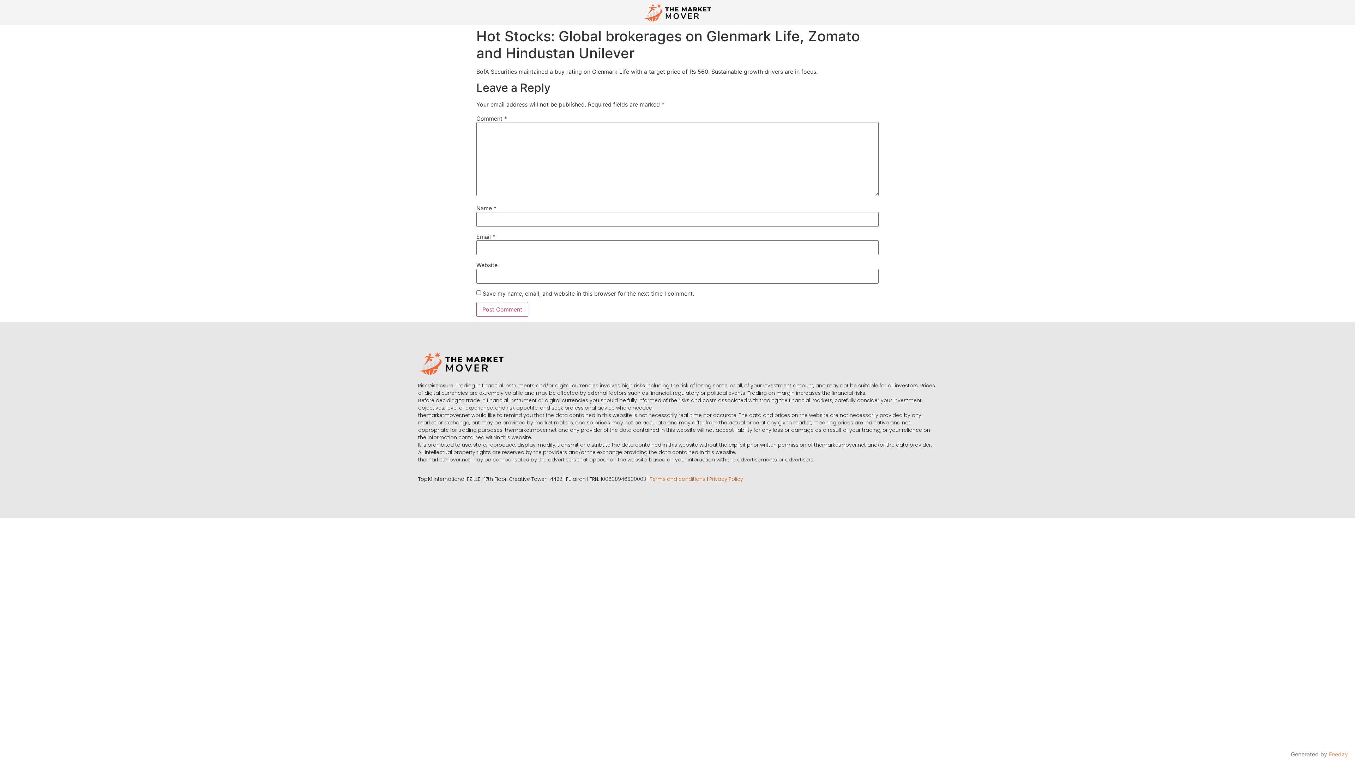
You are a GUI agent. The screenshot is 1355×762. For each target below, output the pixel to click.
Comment (491, 118)
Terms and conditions (677, 479)
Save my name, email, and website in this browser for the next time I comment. (588, 293)
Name (486, 208)
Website (487, 265)
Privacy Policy (726, 479)
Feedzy (1338, 754)
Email (485, 237)
